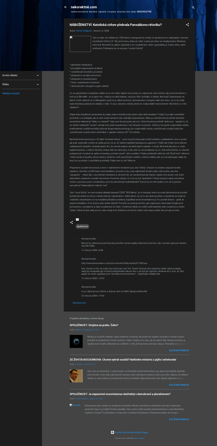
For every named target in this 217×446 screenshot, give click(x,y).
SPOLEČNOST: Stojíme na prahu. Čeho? (94, 325)
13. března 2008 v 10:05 (92, 278)
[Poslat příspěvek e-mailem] (77, 220)
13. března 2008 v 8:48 (92, 250)
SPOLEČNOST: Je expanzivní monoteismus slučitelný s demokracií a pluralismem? (120, 394)
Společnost (82, 226)
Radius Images (139, 438)
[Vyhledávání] (193, 8)
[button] (187, 25)
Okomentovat (79, 303)
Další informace (179, 350)
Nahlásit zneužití (10, 93)
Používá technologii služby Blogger (131, 432)
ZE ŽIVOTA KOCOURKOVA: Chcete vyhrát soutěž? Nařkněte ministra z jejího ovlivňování (123, 359)
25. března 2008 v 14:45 (92, 295)
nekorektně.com (84, 7)
